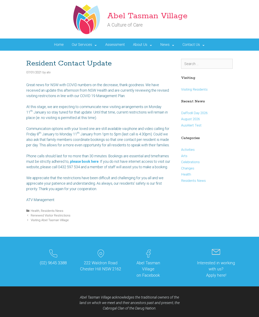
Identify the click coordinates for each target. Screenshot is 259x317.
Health (35, 211)
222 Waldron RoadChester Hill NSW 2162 (100, 265)
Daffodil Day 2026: (194, 113)
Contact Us (191, 44)
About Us (140, 44)
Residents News (52, 211)
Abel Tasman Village (147, 16)
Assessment (115, 44)
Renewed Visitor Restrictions (50, 215)
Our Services (82, 44)
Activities (188, 150)
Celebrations (190, 162)
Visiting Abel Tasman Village (50, 220)
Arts (184, 156)
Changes (187, 168)
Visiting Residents (194, 89)
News (165, 44)
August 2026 (190, 119)
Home (59, 44)
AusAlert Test (191, 125)
